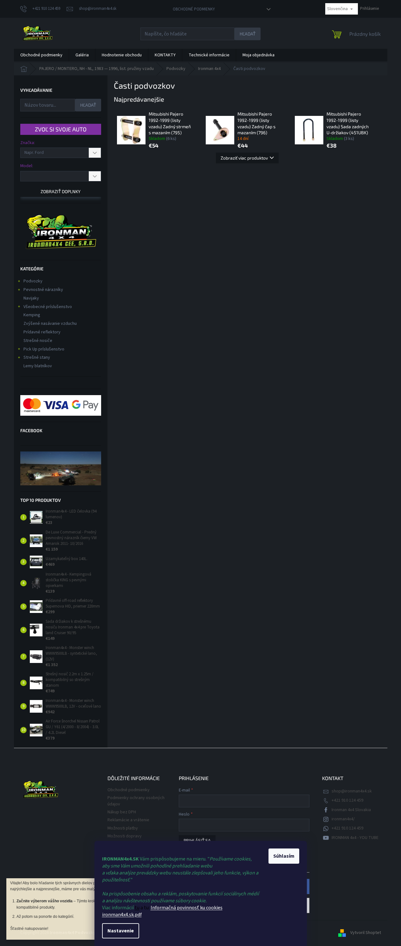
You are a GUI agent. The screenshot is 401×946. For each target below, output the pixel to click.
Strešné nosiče (37, 340)
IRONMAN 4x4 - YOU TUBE (355, 838)
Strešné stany (36, 357)
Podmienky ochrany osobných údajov (136, 801)
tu (137, 907)
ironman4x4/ (343, 819)
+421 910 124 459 (347, 800)
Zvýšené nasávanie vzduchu (50, 323)
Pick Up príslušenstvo (43, 349)
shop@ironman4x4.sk (352, 791)
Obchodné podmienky (194, 9)
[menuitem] (41, 55)
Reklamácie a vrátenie (128, 820)
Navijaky (31, 298)
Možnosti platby (122, 828)
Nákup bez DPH (121, 812)
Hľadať (247, 33)
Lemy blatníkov (37, 366)
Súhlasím (283, 856)
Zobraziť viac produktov (244, 158)
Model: (26, 166)
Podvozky (32, 281)
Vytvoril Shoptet (365, 933)
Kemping (31, 315)
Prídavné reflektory (42, 332)
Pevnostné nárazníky (43, 290)
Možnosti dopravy (124, 836)
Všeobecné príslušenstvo (47, 307)
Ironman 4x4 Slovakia (351, 810)
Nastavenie (120, 930)
